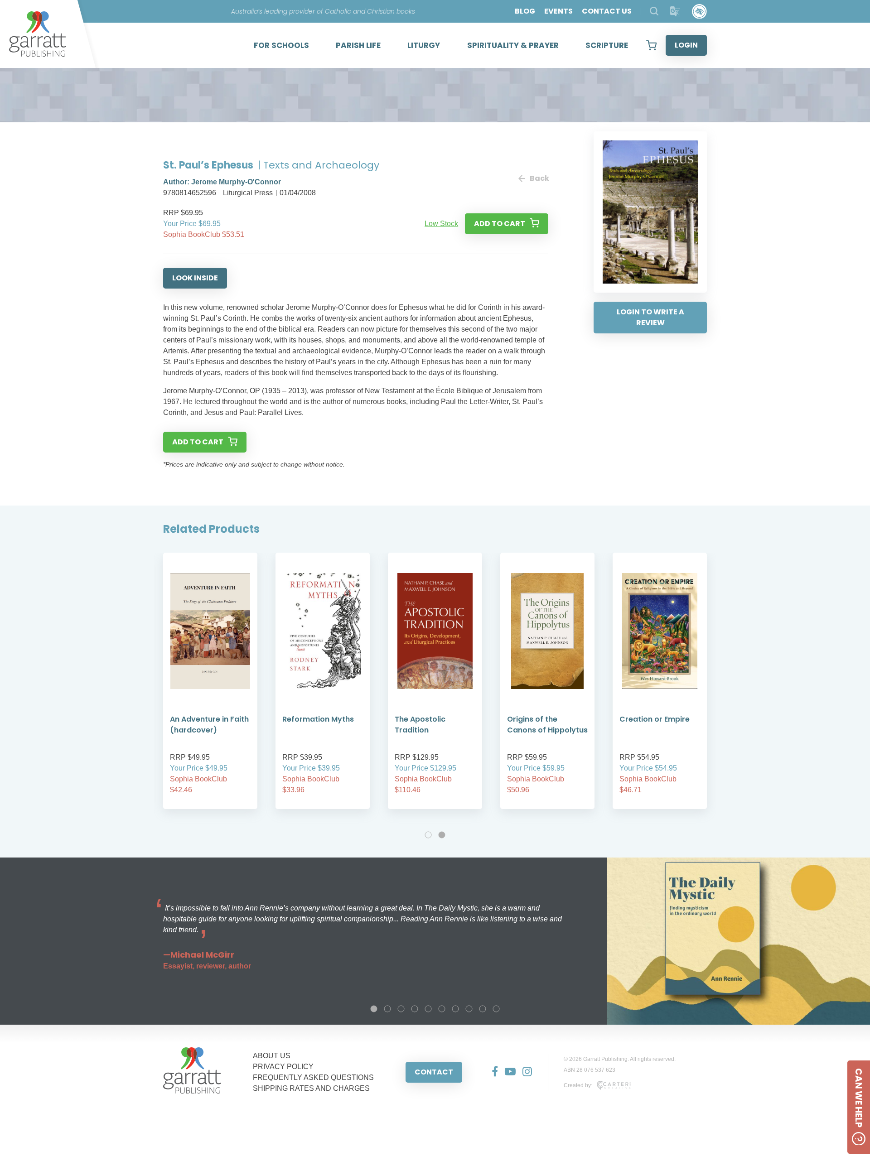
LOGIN (686, 45)
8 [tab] (469, 1008)
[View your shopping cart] (651, 45)
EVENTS (558, 11)
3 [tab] (401, 1008)
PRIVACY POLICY (283, 1066)
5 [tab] (428, 1008)
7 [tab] (455, 1008)
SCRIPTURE (606, 45)
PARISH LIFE (358, 45)
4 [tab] (414, 1008)
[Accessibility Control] (699, 11)
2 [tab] (441, 834)
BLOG (525, 11)
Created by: (578, 1085)
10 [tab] (496, 1008)
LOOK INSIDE (195, 278)
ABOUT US (271, 1056)
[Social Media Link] (491, 1072)
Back (539, 178)
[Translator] (675, 11)
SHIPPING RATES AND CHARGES (311, 1088)
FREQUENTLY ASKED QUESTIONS (313, 1077)
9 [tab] (482, 1008)
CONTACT (434, 1072)
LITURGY (423, 45)
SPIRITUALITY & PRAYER (513, 45)
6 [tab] (441, 1008)
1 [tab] (428, 834)
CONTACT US (607, 11)
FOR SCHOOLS (281, 45)
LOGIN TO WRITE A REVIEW (650, 317)
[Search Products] (654, 11)
